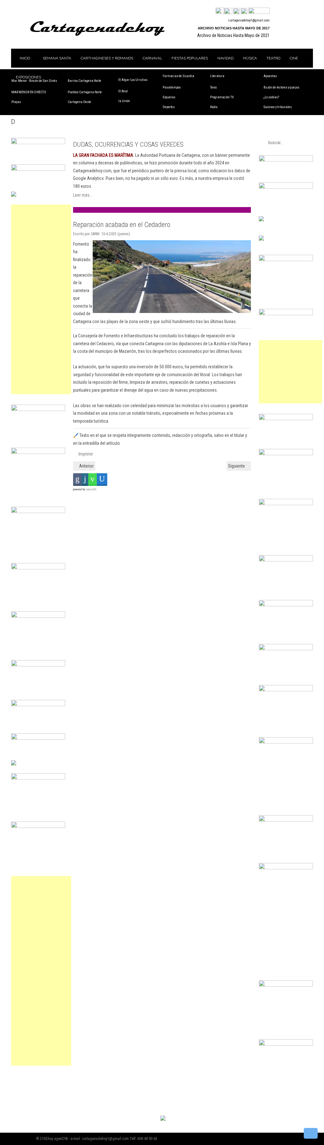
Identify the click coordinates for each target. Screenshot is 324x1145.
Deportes (169, 107)
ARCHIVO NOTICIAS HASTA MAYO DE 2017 (234, 28)
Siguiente (237, 465)
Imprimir (85, 453)
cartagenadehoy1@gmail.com (249, 20)
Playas (16, 102)
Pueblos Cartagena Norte (85, 92)
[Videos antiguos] (244, 11)
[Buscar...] (259, 11)
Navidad (225, 58)
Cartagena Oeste (79, 102)
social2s (91, 489)
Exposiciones (28, 77)
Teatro (273, 58)
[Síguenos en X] (228, 11)
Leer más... (82, 195)
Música (250, 58)
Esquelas (169, 97)
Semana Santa (57, 58)
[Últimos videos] (236, 11)
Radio (213, 107)
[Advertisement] (41, 299)
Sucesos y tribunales (278, 107)
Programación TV (222, 97)
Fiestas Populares (189, 58)
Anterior (86, 465)
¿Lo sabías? (271, 97)
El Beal (123, 91)
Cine (294, 58)
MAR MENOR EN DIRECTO (28, 92)
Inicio (24, 58)
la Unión (124, 101)
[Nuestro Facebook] (219, 11)
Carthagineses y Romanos (107, 58)
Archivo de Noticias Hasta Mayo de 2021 (233, 35)
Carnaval (152, 58)
